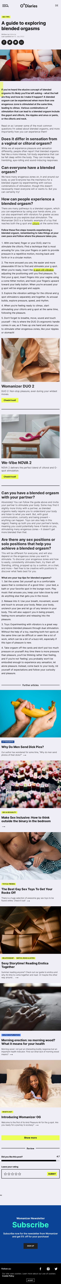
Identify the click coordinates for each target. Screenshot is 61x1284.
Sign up (30, 1246)
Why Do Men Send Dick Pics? (22, 747)
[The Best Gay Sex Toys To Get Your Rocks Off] (30, 856)
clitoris (35, 223)
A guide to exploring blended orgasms (23, 25)
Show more (30, 1137)
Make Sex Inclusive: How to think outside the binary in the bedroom (26, 819)
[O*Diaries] (30, 6)
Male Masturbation (11, 1035)
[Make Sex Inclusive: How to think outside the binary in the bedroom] (30, 784)
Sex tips (5, 17)
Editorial (13, 34)
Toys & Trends (8, 884)
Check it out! (10, 400)
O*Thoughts (7, 742)
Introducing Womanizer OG (21, 1117)
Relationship (8, 958)
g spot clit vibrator (43, 269)
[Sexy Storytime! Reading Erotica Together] (30, 930)
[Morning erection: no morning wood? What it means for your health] (30, 1007)
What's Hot (7, 1112)
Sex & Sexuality (9, 812)
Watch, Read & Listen (25, 958)
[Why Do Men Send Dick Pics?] (30, 714)
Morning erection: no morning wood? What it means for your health (28, 1042)
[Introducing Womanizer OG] (30, 1084)
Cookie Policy (8, 1276)
